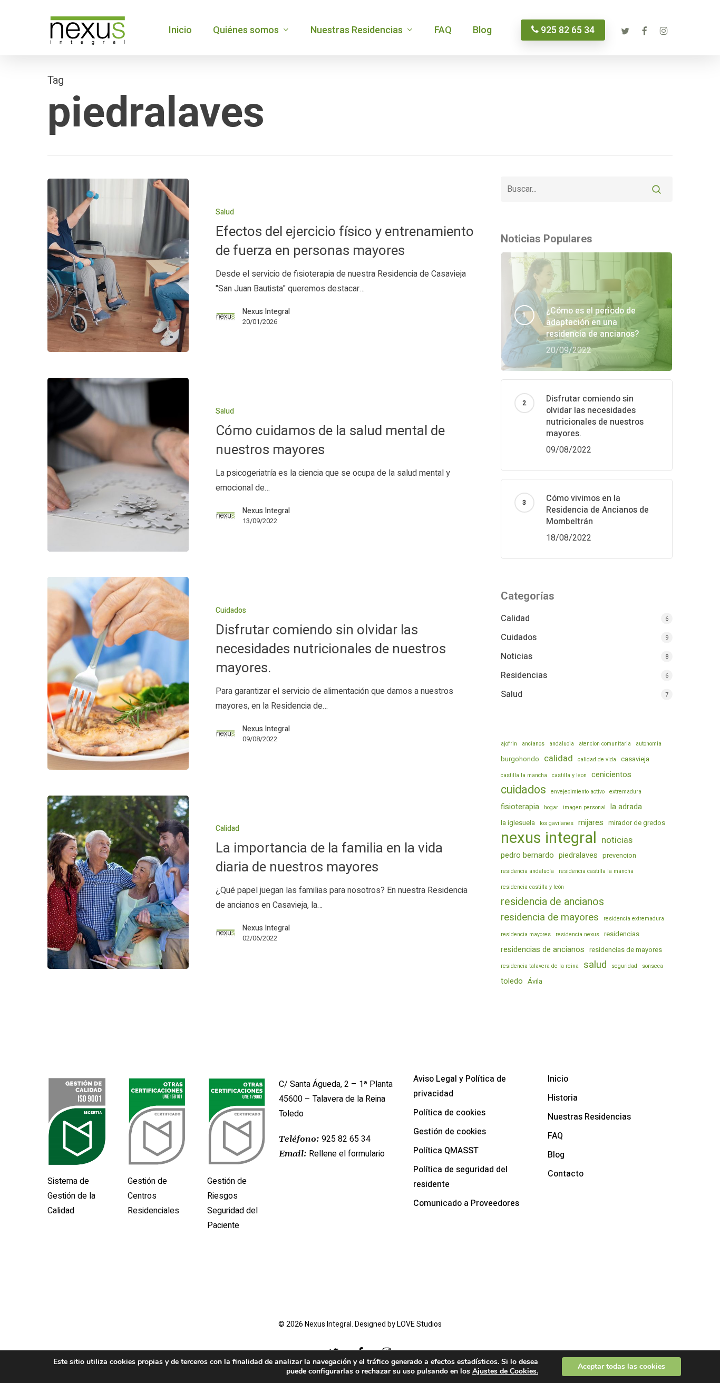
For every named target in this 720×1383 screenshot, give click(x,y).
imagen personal (584, 807)
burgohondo (520, 759)
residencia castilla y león (532, 887)
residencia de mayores (550, 917)
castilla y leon (569, 775)
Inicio (558, 1079)
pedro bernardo (527, 855)
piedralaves (578, 855)
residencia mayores (526, 934)
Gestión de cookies (449, 1131)
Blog (556, 1155)
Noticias (516, 656)
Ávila (535, 981)
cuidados (523, 790)
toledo (512, 981)
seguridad (624, 966)
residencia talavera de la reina (540, 966)
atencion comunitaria (605, 744)
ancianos (533, 744)
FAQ (555, 1136)
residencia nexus (577, 934)
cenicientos (611, 774)
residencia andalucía (527, 871)
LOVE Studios (419, 1324)
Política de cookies (449, 1112)
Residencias (524, 675)
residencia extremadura (634, 919)
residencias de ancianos (543, 949)
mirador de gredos (636, 823)
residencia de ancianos (552, 902)
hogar (551, 807)
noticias (617, 840)
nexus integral (549, 838)
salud (595, 964)
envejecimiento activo (578, 792)
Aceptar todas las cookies (621, 1366)
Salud (225, 212)
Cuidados (231, 610)
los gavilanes (556, 823)
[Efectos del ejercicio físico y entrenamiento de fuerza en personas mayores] (118, 265)
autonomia (648, 744)
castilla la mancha (524, 775)
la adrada (626, 806)
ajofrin (509, 744)
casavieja (635, 759)
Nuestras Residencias (589, 1117)
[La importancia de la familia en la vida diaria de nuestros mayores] (118, 882)
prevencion (619, 855)
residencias (621, 934)
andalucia (561, 744)
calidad (558, 758)
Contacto (565, 1174)
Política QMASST (446, 1150)
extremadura (625, 792)
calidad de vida (597, 759)
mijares (591, 822)
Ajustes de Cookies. (505, 1371)
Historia (563, 1098)
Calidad (227, 828)
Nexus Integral (266, 312)
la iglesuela (518, 823)
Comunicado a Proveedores (466, 1203)
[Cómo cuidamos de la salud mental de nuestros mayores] (118, 464)
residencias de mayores (625, 950)
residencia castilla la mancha (596, 871)
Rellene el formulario (347, 1153)
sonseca (652, 966)
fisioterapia (520, 806)
